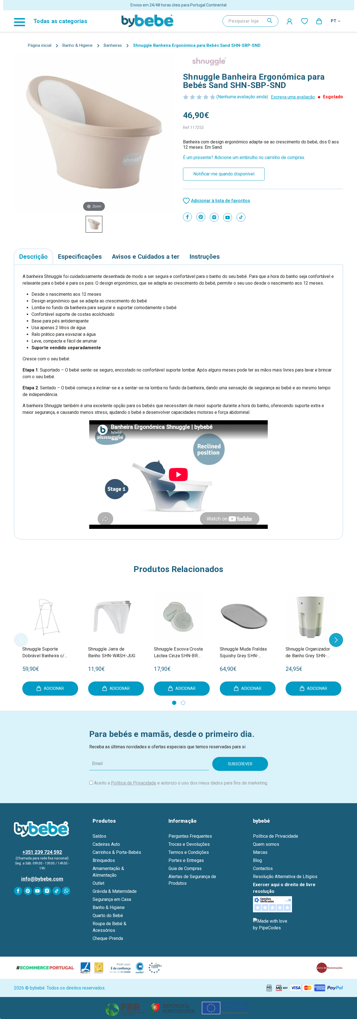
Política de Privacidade (133, 783)
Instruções (204, 256)
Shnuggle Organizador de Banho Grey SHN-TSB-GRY (308, 652)
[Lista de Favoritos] (304, 21)
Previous (21, 640)
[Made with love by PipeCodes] (271, 924)
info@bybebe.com (42, 879)
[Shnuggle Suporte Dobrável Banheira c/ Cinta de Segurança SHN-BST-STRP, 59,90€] (46, 617)
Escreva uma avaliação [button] (293, 97)
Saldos (99, 836)
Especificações (80, 256)
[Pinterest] (201, 217)
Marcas (260, 852)
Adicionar (54, 688)
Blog (257, 860)
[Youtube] (227, 217)
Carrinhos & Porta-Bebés (117, 852)
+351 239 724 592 (42, 852)
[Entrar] (290, 21)
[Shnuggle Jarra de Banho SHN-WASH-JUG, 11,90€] (112, 617)
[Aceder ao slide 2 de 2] (183, 703)
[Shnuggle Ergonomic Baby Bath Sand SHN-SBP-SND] (94, 224)
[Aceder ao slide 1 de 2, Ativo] (174, 703)
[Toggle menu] (22, 21)
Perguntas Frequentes (190, 836)
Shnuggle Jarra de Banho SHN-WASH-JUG (112, 652)
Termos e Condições (188, 852)
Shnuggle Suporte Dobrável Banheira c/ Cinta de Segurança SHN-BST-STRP (43, 652)
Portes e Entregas (186, 860)
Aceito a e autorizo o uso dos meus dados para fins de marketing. (181, 783)
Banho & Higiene (109, 907)
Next (336, 640)
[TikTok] (241, 217)
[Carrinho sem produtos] (319, 21)
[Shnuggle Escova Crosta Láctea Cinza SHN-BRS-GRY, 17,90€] (178, 617)
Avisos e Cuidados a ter (145, 256)
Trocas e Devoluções (189, 844)
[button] (178, 1008)
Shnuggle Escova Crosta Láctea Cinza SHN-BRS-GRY (178, 652)
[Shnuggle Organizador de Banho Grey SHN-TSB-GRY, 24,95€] (310, 617)
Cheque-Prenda (108, 938)
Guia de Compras (185, 868)
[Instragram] (214, 217)
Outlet (98, 883)
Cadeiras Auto (106, 844)
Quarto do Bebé (108, 915)
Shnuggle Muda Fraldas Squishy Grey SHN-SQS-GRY (243, 652)
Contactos (263, 868)
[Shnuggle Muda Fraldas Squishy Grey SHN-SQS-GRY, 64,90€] (244, 617)
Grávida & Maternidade (115, 891)
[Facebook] (187, 217)
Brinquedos (104, 860)
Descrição (33, 256)
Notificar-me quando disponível (223, 174)
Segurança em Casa (112, 899)
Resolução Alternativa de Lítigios (285, 876)
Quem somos (266, 844)
